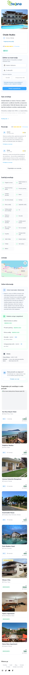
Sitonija (12, 38)
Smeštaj (5, 665)
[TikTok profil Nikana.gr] (6, 670)
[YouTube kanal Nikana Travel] (9, 670)
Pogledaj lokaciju (8, 41)
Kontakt (22, 665)
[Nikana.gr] (14, 3)
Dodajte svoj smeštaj (18, 667)
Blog (16, 665)
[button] (19, 127)
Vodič (11, 665)
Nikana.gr (4, 661)
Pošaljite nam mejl (14, 379)
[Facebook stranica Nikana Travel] (12, 670)
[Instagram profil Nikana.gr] (2, 670)
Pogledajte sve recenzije (14, 168)
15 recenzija (25, 126)
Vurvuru (8, 38)
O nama (8, 667)
